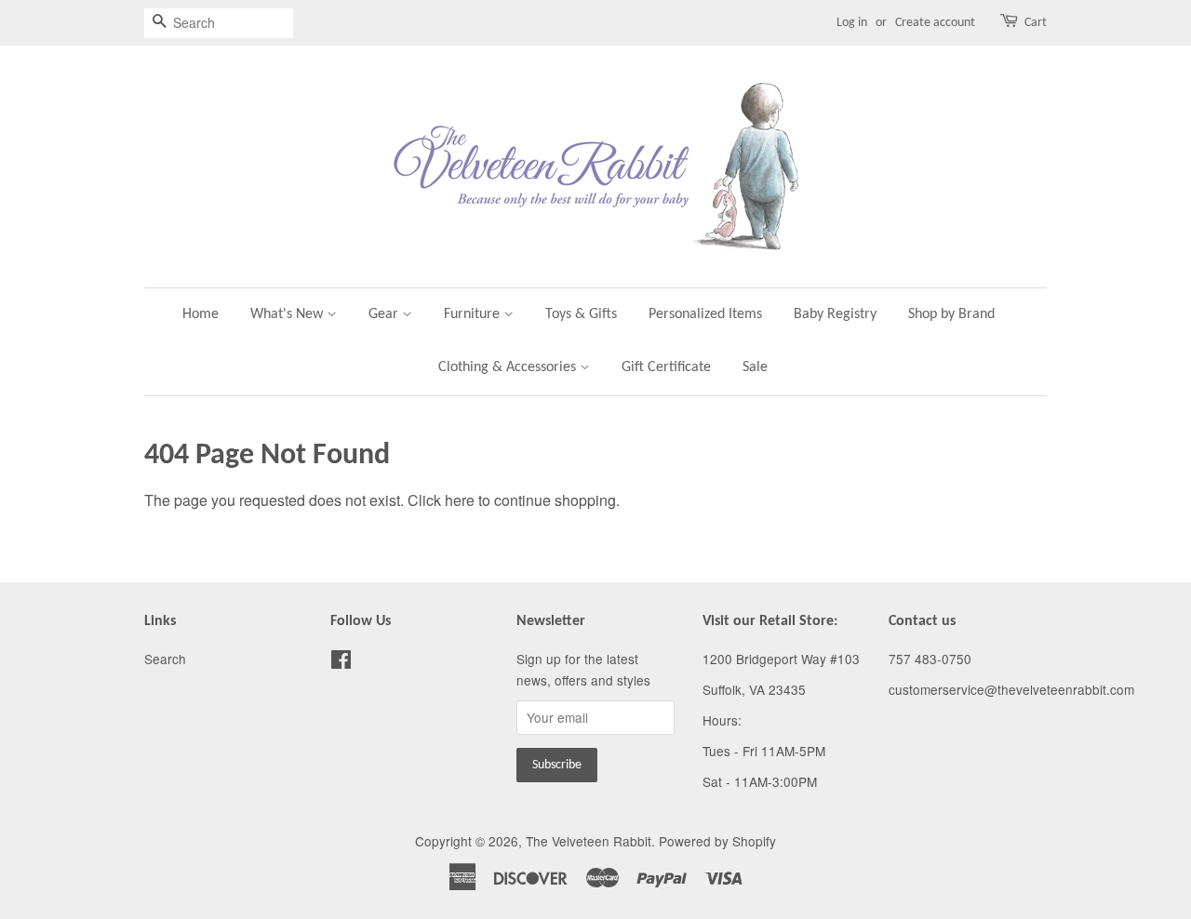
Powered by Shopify (717, 841)
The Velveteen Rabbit (588, 841)
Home (200, 314)
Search (165, 658)
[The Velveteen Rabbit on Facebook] (341, 662)
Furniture (473, 314)
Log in (851, 23)
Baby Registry (835, 314)
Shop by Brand (951, 314)
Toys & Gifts (581, 314)
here (460, 500)
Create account (935, 23)
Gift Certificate (666, 367)
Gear (385, 314)
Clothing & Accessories (509, 367)
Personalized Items (705, 314)
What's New (288, 314)
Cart (1035, 23)
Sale (755, 367)
